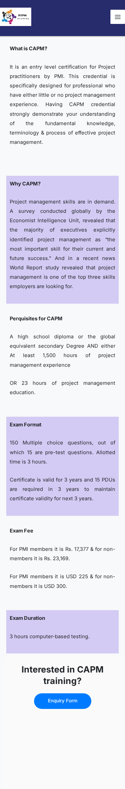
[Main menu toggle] (117, 17)
